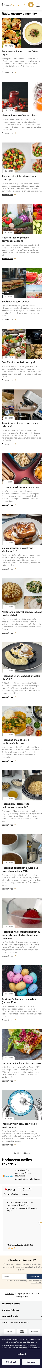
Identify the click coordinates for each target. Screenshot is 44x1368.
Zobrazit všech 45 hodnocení (27, 1179)
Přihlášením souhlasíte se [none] (24, 1282)
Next (41, 1222)
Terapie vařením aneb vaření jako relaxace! (20, 425)
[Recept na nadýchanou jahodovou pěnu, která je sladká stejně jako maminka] (22, 913)
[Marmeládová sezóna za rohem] (22, 96)
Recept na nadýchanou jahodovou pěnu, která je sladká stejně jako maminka (21, 935)
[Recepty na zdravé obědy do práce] (22, 468)
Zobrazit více (7, 72)
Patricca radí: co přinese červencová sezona (15, 239)
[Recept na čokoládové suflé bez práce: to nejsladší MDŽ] (22, 849)
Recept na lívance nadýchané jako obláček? (21, 677)
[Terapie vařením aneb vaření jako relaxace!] (22, 404)
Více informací (34, 1347)
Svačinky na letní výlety (15, 301)
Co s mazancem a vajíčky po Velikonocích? (17, 549)
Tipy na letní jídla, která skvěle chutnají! (19, 178)
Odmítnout (11, 1362)
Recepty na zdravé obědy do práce (21, 487)
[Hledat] (18, 5)
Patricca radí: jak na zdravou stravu (22, 1063)
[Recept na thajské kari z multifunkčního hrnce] (22, 721)
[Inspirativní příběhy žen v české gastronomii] (22, 1105)
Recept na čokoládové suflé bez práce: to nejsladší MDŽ (20, 869)
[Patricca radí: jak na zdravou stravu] (22, 1044)
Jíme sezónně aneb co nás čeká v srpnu (20, 53)
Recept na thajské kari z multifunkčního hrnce (15, 741)
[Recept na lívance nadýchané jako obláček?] (22, 657)
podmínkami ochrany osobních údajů (34, 1282)
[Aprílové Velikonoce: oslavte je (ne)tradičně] (22, 980)
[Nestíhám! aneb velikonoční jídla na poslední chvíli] (22, 593)
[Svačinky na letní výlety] (22, 283)
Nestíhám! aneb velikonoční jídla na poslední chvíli (22, 613)
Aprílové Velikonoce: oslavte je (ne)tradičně (19, 1001)
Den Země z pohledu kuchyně (18, 362)
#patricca (9, 1293)
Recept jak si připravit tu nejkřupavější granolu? (16, 805)
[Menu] (37, 4)
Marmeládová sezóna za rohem (19, 115)
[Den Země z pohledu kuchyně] (22, 343)
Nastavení (21, 1354)
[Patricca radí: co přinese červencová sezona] (22, 219)
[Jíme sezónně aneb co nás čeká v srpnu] (22, 32)
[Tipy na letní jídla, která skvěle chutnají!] (22, 157)
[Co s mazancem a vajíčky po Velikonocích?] (22, 529)
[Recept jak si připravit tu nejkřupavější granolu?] (22, 785)
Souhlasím (31, 1362)
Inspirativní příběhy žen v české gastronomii (20, 1125)
